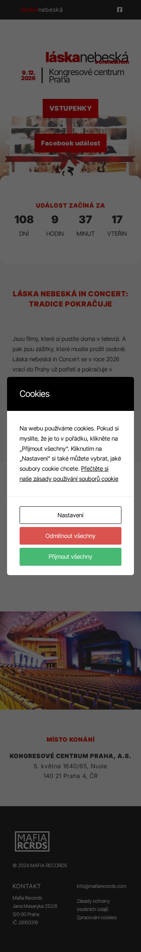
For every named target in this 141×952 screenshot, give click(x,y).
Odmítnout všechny (70, 536)
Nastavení (70, 515)
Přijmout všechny (70, 556)
